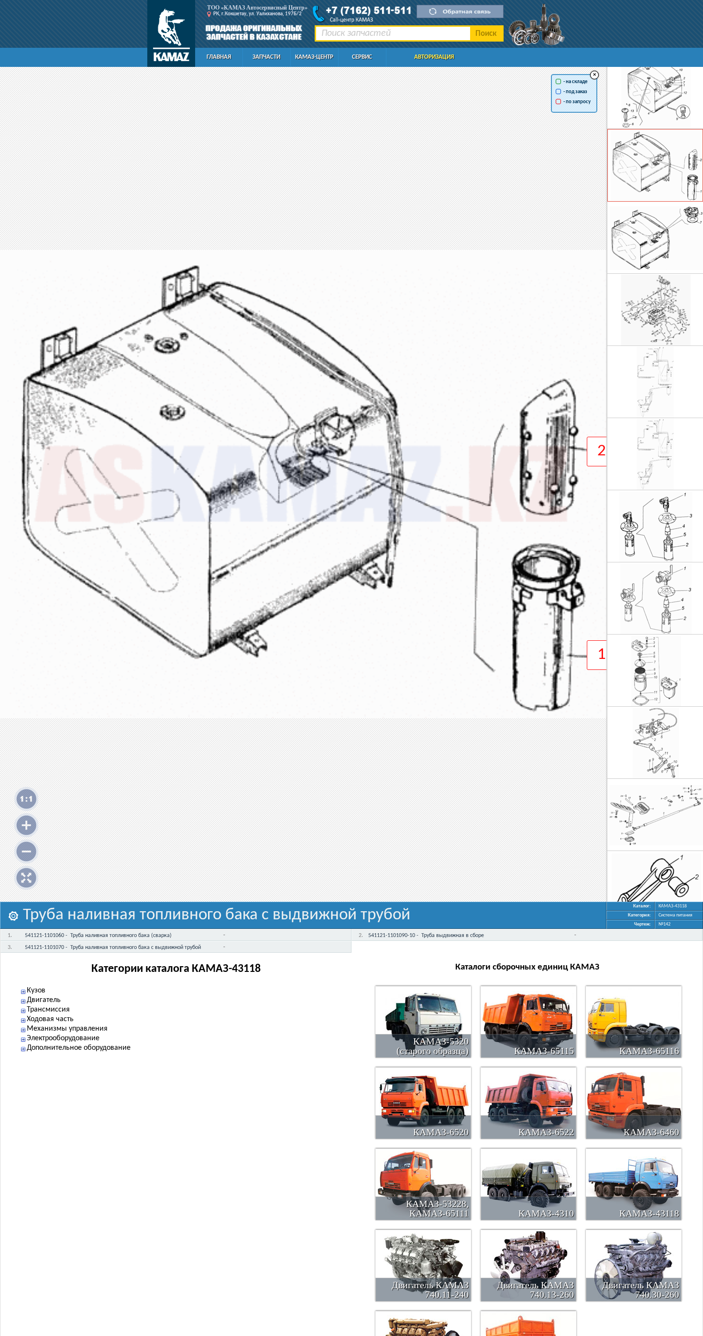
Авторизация (434, 57)
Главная (219, 57)
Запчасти (266, 57)
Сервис (362, 57)
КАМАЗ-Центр (314, 57)
